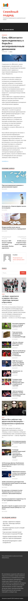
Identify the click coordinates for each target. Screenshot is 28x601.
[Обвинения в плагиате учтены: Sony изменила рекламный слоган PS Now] (6, 476)
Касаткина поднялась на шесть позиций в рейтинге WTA (18, 325)
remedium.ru (5, 161)
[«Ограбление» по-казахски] (6, 376)
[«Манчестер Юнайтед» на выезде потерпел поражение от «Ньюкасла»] (6, 356)
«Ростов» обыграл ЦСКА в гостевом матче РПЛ (17, 344)
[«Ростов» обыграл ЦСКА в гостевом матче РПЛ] (6, 347)
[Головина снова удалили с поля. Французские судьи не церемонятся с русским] (6, 384)
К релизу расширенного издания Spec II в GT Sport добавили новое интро (14, 499)
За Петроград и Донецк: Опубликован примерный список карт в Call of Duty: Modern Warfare (13, 464)
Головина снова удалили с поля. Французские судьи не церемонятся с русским (18, 382)
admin (10, 51)
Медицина (4, 35)
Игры (3, 417)
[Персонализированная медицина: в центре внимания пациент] (14, 183)
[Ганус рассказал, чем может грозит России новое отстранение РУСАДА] (6, 337)
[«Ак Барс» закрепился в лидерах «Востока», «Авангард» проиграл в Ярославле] (14, 293)
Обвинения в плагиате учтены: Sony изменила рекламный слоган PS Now (19, 474)
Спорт (3, 294)
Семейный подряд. (10, 13)
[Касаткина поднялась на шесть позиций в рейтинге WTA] (6, 329)
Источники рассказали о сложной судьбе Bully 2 (19, 443)
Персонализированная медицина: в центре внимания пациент (12, 186)
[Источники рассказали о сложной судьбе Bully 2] (6, 446)
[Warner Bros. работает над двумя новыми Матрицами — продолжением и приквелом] (14, 416)
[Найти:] (14, 273)
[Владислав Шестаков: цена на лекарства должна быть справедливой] (14, 225)
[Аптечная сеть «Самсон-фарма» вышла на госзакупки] (14, 204)
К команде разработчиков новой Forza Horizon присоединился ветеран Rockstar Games (18, 453)
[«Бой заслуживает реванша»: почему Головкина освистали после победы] (6, 396)
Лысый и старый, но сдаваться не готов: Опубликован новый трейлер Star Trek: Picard (14, 507)
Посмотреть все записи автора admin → (18, 259)
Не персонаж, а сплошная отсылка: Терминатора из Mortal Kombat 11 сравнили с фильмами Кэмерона (12, 492)
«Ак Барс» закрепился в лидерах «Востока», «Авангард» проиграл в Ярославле (11, 523)
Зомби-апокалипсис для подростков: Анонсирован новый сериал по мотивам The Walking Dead (14, 483)
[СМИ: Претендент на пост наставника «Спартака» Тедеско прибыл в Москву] (6, 366)
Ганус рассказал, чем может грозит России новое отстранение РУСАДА (18, 334)
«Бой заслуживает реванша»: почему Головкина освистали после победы (18, 393)
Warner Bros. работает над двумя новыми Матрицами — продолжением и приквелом (13, 421)
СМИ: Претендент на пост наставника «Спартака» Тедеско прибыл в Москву (18, 363)
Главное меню (9, 29)
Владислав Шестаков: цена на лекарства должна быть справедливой (14, 228)
